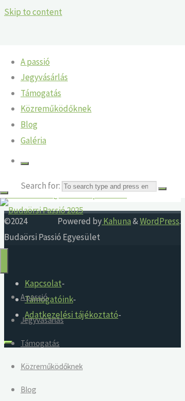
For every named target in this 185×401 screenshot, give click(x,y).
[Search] (25, 163)
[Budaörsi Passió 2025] (41, 210)
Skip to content (33, 11)
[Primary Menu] (4, 261)
